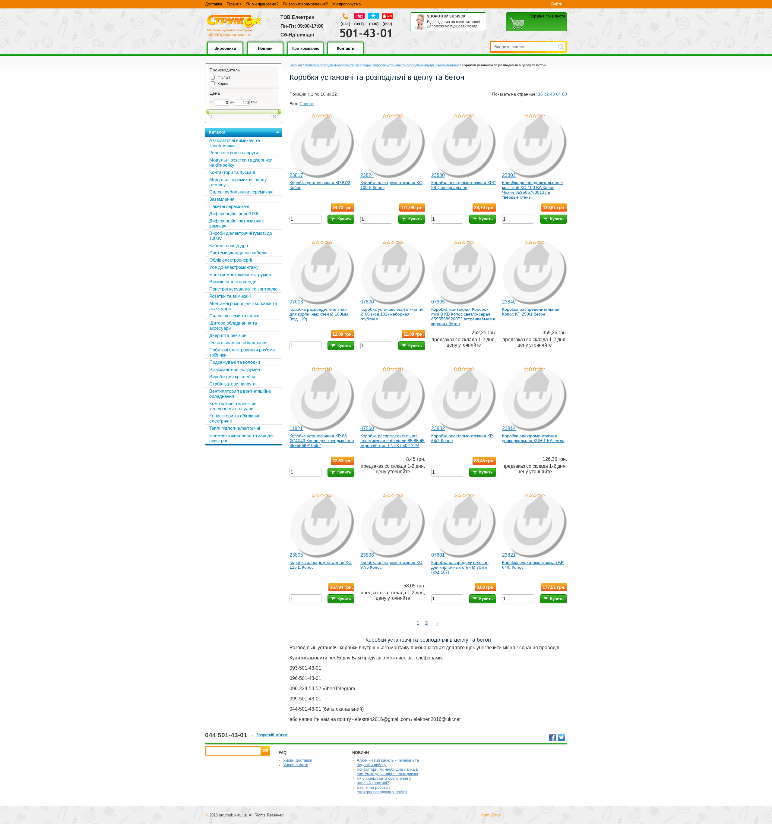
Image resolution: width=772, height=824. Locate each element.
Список (306, 103)
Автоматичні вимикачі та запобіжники (234, 143)
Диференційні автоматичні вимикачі (236, 223)
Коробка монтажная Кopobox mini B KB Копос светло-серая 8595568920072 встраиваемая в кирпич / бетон (463, 316)
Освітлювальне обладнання (238, 342)
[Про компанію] (305, 52)
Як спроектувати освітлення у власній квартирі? (384, 780)
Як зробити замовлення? (305, 4)
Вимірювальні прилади (232, 281)
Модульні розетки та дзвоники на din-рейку (240, 162)
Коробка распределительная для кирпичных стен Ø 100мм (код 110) (319, 314)
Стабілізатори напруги (232, 383)
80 (564, 94)
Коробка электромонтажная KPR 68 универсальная (463, 185)
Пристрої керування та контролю (243, 288)
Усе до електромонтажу (234, 267)
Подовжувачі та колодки (234, 362)
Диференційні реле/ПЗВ (234, 213)
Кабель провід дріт (228, 245)
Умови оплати (295, 765)
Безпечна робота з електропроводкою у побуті (382, 789)
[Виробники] (225, 52)
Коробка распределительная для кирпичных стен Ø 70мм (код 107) (460, 567)
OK (265, 750)
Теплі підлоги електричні (234, 428)
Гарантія (234, 4)
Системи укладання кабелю (238, 252)
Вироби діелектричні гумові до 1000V (240, 236)
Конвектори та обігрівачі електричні (234, 418)
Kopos (222, 84)
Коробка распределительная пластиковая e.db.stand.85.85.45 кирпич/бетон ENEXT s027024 (392, 440)
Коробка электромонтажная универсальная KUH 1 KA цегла (533, 438)
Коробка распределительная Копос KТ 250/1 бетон (530, 311)
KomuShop (491, 815)
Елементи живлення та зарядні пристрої (241, 438)
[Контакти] (345, 52)
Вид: (294, 103)
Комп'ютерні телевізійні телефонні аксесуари (233, 406)
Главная (296, 65)
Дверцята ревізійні (228, 335)
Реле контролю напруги (233, 152)
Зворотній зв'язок (272, 735)
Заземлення (221, 199)
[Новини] (265, 52)
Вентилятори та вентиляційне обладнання (240, 393)
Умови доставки (297, 760)
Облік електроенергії (230, 260)
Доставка (213, 4)
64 (558, 94)
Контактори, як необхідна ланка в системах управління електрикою (387, 771)
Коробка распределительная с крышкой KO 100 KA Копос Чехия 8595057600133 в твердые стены (532, 190)
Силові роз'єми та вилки (234, 315)
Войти (556, 4)
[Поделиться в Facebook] (552, 737)
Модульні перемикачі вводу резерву (238, 182)
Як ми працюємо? (262, 4)
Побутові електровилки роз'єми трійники (242, 352)
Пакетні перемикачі (229, 206)
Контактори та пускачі (232, 172)
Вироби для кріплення (232, 376)
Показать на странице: (514, 94)
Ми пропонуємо (346, 4)
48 (552, 94)
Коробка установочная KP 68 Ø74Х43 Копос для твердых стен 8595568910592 (322, 440)
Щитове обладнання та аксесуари (233, 325)
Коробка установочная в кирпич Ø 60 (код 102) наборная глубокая (391, 314)
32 (546, 94)
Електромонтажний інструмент (241, 274)
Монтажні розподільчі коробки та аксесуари (338, 65)
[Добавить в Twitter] (561, 737)
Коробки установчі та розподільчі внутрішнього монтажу (416, 65)
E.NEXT (223, 78)
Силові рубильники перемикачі (241, 191)
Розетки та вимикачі (230, 296)
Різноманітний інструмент (235, 369)
